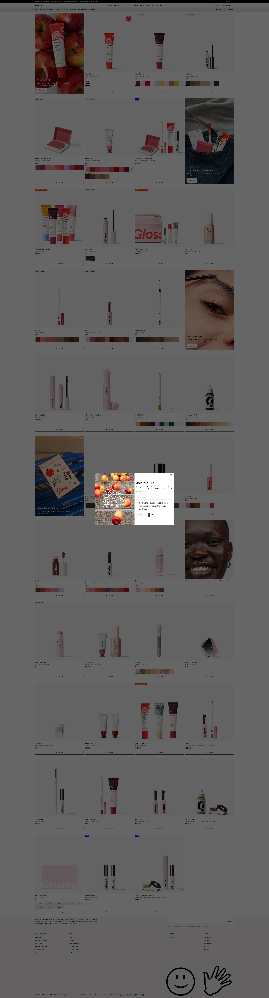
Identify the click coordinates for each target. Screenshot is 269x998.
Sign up (142, 515)
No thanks (155, 515)
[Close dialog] (171, 475)
